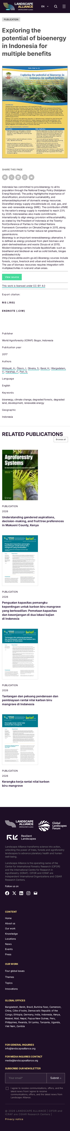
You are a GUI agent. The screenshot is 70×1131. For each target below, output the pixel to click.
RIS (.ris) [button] (9, 302)
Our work (10, 928)
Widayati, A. (8, 368)
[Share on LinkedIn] (18, 177)
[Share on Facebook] (5, 177)
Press (8, 954)
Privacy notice (14, 1119)
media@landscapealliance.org (21, 1060)
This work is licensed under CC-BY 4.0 (23, 285)
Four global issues (14, 970)
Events (9, 949)
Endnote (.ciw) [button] (14, 310)
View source (12, 277)
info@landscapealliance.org (20, 1048)
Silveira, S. (33, 368)
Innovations (11, 988)
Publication (11, 19)
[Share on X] (11, 177)
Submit (54, 1078)
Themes (9, 976)
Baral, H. (45, 368)
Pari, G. (24, 371)
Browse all (61, 439)
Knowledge (11, 933)
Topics (8, 982)
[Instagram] (25, 177)
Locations (10, 938)
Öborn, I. (22, 368)
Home (8, 918)
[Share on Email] (31, 177)
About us (10, 923)
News (8, 944)
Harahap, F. (12, 371)
